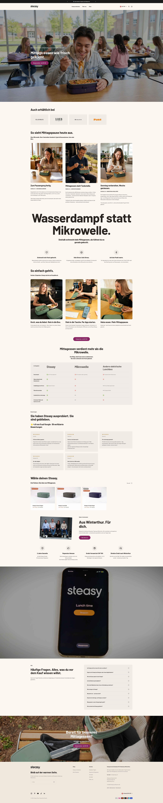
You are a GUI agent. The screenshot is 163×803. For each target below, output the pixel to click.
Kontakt (91, 777)
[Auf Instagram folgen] (31, 793)
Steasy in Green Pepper (38, 505)
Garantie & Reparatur (94, 772)
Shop (90, 6)
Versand (91, 774)
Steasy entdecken (76, 6)
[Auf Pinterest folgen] (35, 793)
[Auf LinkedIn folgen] (44, 793)
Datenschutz (112, 787)
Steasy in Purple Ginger (89, 505)
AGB (108, 787)
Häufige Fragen (92, 769)
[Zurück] (67, 1)
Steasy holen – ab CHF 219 (81, 339)
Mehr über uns (85, 537)
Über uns (84, 6)
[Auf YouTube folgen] (38, 793)
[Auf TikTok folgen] (41, 793)
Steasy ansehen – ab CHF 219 (39, 63)
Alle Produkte (76, 772)
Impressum (118, 787)
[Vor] (95, 1)
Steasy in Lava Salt (62, 505)
